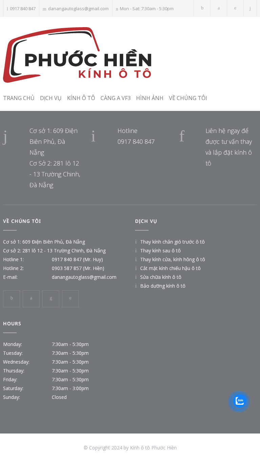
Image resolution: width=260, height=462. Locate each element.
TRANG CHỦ (19, 98)
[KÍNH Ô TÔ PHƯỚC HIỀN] (109, 54)
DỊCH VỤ (51, 98)
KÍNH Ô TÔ (81, 98)
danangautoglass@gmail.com (78, 8)
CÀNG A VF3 (116, 98)
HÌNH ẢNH (150, 98)
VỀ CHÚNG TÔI (188, 98)
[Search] (250, 8)
